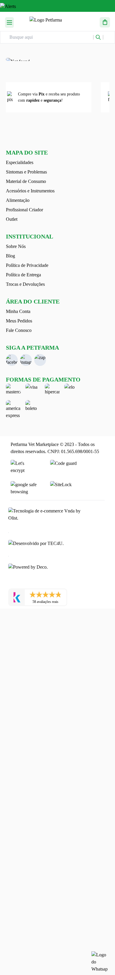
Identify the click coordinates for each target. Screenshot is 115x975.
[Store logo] (57, 21)
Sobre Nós (16, 246)
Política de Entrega (23, 274)
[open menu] (9, 21)
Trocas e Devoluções (25, 284)
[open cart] (104, 21)
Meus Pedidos (19, 320)
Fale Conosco (19, 330)
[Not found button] (57, 59)
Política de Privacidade (27, 265)
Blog (10, 255)
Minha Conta (18, 311)
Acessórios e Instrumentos (30, 190)
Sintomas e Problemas (26, 171)
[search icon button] (98, 37)
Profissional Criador (24, 209)
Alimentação (17, 200)
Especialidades (19, 162)
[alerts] (57, 7)
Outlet (11, 219)
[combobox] (51, 37)
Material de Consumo (26, 181)
